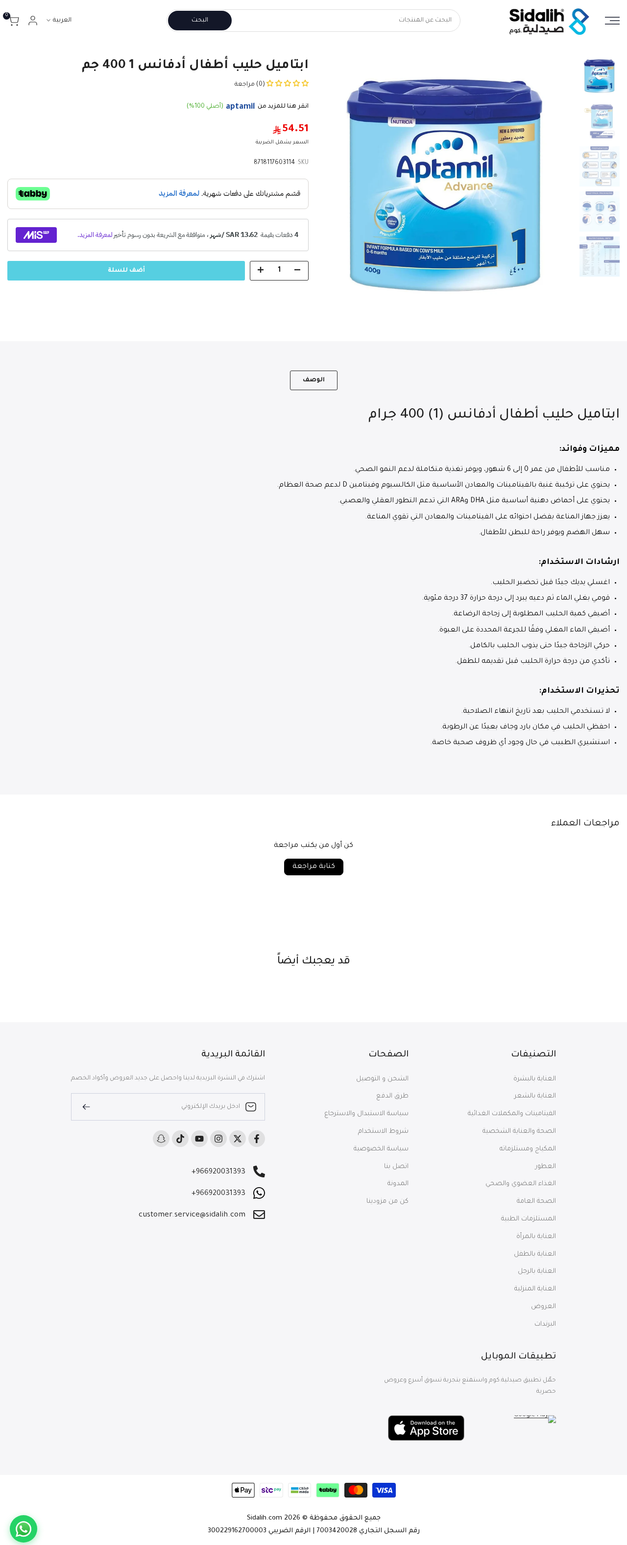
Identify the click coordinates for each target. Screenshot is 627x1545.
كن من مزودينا (387, 1201)
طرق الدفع (392, 1096)
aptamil (240, 107)
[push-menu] (612, 20)
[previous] (555, 184)
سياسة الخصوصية (381, 1149)
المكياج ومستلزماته (528, 1149)
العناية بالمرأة (536, 1237)
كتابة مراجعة (313, 867)
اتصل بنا (396, 1166)
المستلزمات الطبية (528, 1219)
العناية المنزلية (535, 1289)
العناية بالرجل (537, 1271)
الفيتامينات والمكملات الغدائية (512, 1114)
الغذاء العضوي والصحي (520, 1184)
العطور (545, 1166)
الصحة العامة (536, 1201)
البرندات (545, 1324)
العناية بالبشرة (534, 1079)
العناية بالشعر (535, 1096)
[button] (287, 84)
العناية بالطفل (535, 1254)
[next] (338, 184)
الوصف (314, 380)
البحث (200, 20)
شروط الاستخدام (383, 1131)
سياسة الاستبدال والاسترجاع (366, 1114)
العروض (543, 1307)
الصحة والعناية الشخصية (519, 1131)
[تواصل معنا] (23, 1529)
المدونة (398, 1184)
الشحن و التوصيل (382, 1079)
